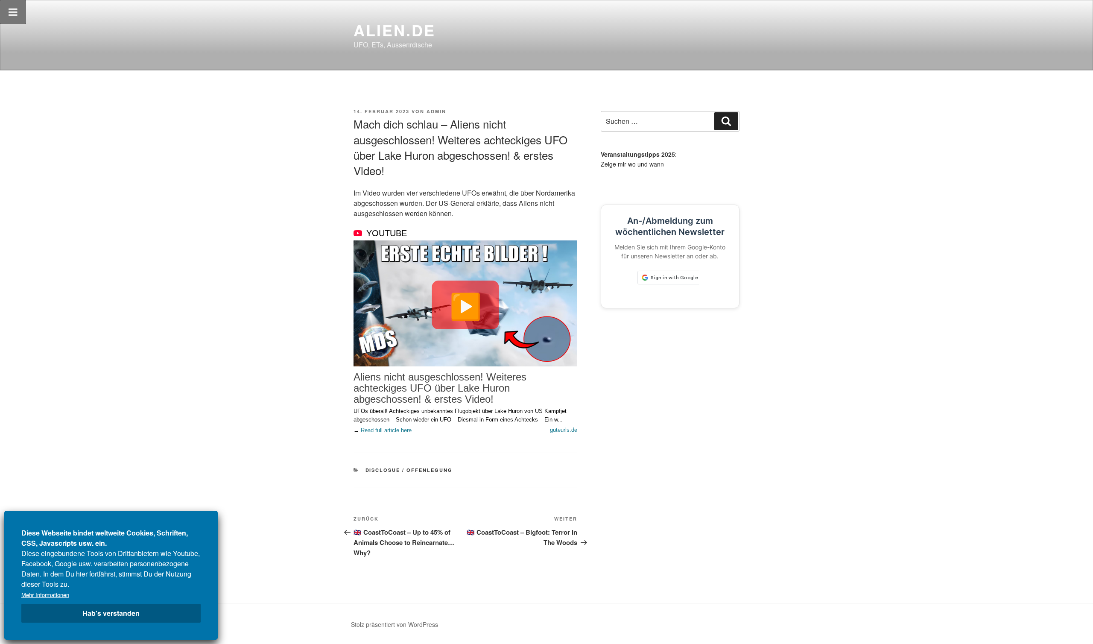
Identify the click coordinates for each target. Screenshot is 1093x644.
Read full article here (386, 430)
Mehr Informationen (45, 595)
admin (436, 111)
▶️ (465, 305)
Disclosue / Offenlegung (409, 470)
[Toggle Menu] (13, 12)
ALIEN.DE (394, 30)
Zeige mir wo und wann (632, 164)
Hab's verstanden (111, 613)
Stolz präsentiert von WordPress (394, 624)
